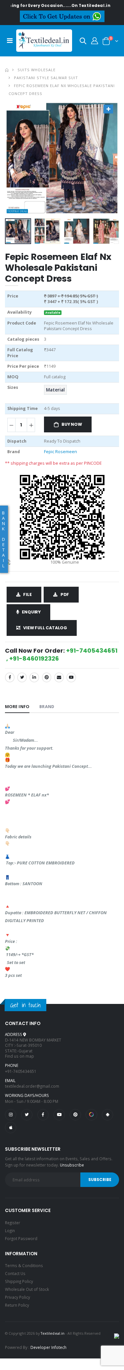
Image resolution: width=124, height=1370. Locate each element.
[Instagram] (10, 1114)
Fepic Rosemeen (60, 451)
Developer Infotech (48, 1347)
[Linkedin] (34, 677)
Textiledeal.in (52, 1333)
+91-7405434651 (20, 1071)
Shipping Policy (19, 1281)
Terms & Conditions (24, 1265)
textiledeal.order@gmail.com (32, 1086)
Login (10, 1230)
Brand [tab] (46, 706)
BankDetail (3, 539)
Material (55, 390)
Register (12, 1222)
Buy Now (72, 424)
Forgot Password (21, 1238)
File (27, 594)
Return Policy (17, 1305)
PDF (65, 594)
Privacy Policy (17, 1297)
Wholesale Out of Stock (27, 1289)
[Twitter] (22, 677)
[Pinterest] (47, 677)
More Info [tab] (17, 706)
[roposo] (91, 1114)
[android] (107, 1114)
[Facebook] (10, 677)
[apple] (10, 1127)
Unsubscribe (72, 1165)
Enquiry (31, 612)
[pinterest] (75, 1114)
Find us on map (19, 1056)
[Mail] (59, 677)
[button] (83, 42)
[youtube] (71, 677)
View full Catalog (45, 628)
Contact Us (15, 1273)
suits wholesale (37, 69)
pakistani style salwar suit (46, 77)
